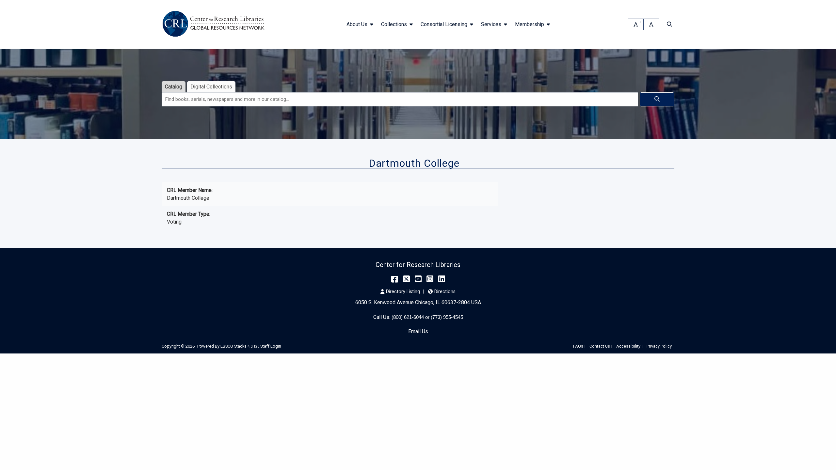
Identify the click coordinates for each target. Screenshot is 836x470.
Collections (394, 24)
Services (491, 24)
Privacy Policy (659, 346)
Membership (529, 24)
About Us (356, 24)
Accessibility (628, 346)
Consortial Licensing (444, 24)
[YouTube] (418, 279)
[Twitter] (406, 279)
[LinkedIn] (441, 279)
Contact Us (599, 346)
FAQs (578, 346)
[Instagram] (429, 279)
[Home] (215, 24)
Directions (445, 291)
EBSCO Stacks (233, 346)
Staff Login (270, 346)
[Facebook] (394, 279)
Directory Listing (403, 291)
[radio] (173, 87)
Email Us (418, 331)
